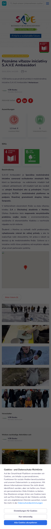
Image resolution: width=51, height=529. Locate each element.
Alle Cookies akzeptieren (25, 522)
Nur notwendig (25, 516)
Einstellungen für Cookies (25, 510)
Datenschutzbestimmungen (30, 503)
